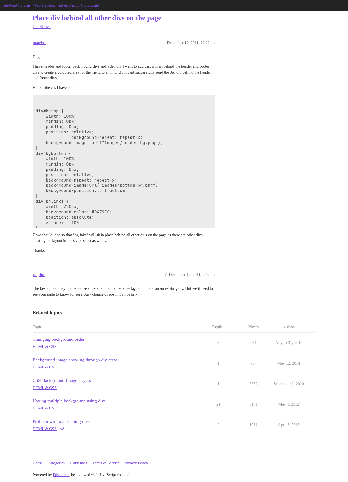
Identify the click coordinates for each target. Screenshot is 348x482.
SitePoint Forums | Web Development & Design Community (51, 5)
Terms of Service (105, 463)
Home (38, 463)
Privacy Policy (136, 463)
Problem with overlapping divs (61, 421)
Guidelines (78, 463)
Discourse (61, 475)
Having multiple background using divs (69, 400)
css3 (61, 429)
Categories (56, 463)
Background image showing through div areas (75, 359)
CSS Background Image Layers (62, 380)
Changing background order (58, 339)
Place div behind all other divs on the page (97, 18)
